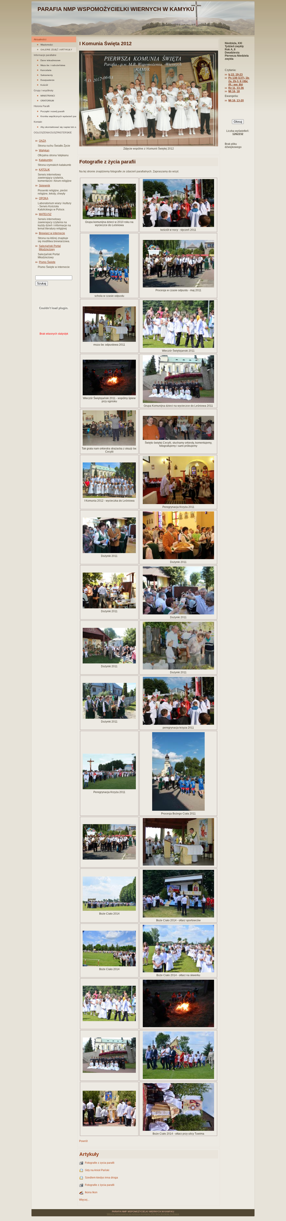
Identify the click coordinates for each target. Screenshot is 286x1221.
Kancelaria (45, 70)
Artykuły (89, 1154)
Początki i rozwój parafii (52, 111)
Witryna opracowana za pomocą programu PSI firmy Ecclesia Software (143, 1214)
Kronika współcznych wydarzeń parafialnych (58, 116)
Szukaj (41, 283)
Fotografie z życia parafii (99, 1185)
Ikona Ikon (91, 1192)
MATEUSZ (45, 214)
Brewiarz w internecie (52, 233)
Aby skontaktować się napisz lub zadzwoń (58, 127)
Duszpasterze (47, 80)
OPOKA (43, 198)
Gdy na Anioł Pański (97, 1170)
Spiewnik (44, 185)
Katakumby (46, 160)
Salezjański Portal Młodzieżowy (50, 247)
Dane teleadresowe (50, 60)
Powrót (83, 1141)
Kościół (44, 85)
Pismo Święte (47, 262)
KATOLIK (44, 169)
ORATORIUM (47, 100)
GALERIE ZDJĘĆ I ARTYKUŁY (56, 49)
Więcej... (84, 1199)
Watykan (44, 150)
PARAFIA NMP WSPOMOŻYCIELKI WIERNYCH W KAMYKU (116, 9)
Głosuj (238, 121)
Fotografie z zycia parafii (99, 1162)
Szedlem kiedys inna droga (101, 1177)
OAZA (42, 140)
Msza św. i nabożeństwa (52, 65)
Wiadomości (46, 44)
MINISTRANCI (47, 95)
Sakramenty (46, 75)
